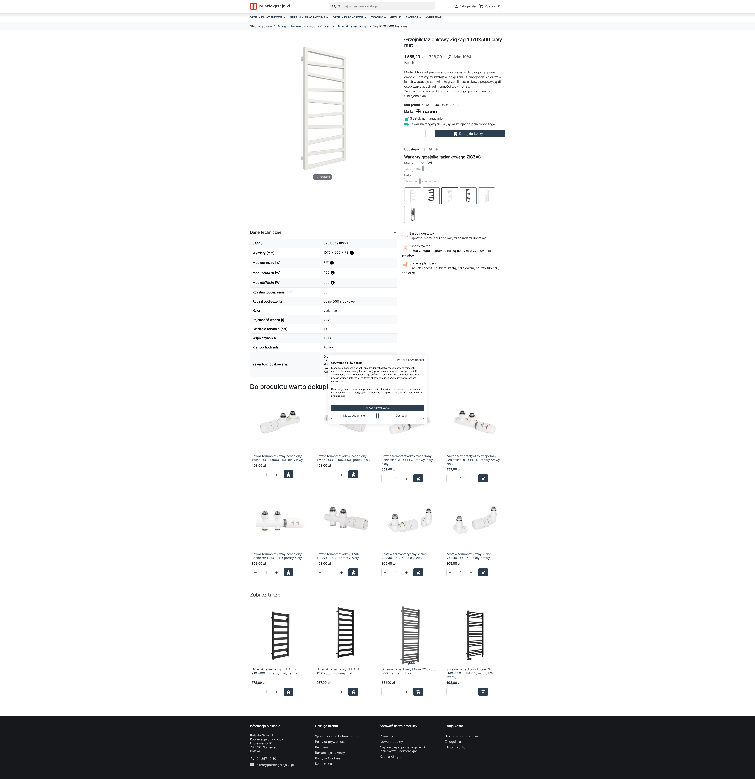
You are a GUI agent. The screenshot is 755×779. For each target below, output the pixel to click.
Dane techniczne (266, 232)
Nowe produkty (391, 742)
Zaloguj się (453, 742)
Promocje (387, 736)
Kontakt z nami (326, 764)
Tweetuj (430, 149)
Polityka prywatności (330, 742)
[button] (465, 6)
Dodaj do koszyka (469, 133)
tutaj (343, 395)
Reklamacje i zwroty (330, 753)
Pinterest (437, 149)
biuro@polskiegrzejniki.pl (275, 765)
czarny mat (429, 181)
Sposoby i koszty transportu (336, 736)
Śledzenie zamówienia (461, 736)
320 (408, 168)
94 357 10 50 (266, 759)
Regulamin (322, 747)
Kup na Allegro (390, 757)
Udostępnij (424, 149)
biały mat (412, 181)
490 (427, 168)
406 (418, 168)
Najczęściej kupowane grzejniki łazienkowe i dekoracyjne (403, 749)
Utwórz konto (455, 747)
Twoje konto (454, 726)
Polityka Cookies (327, 758)
